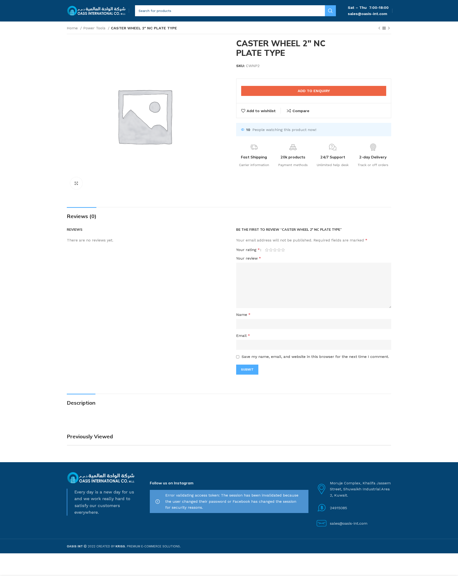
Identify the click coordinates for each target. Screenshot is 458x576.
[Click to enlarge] (76, 183)
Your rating (248, 250)
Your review (248, 258)
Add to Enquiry (314, 91)
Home (73, 28)
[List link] (353, 508)
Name (243, 314)
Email (243, 335)
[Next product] (388, 28)
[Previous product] (379, 28)
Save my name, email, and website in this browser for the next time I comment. (315, 356)
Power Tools (95, 28)
